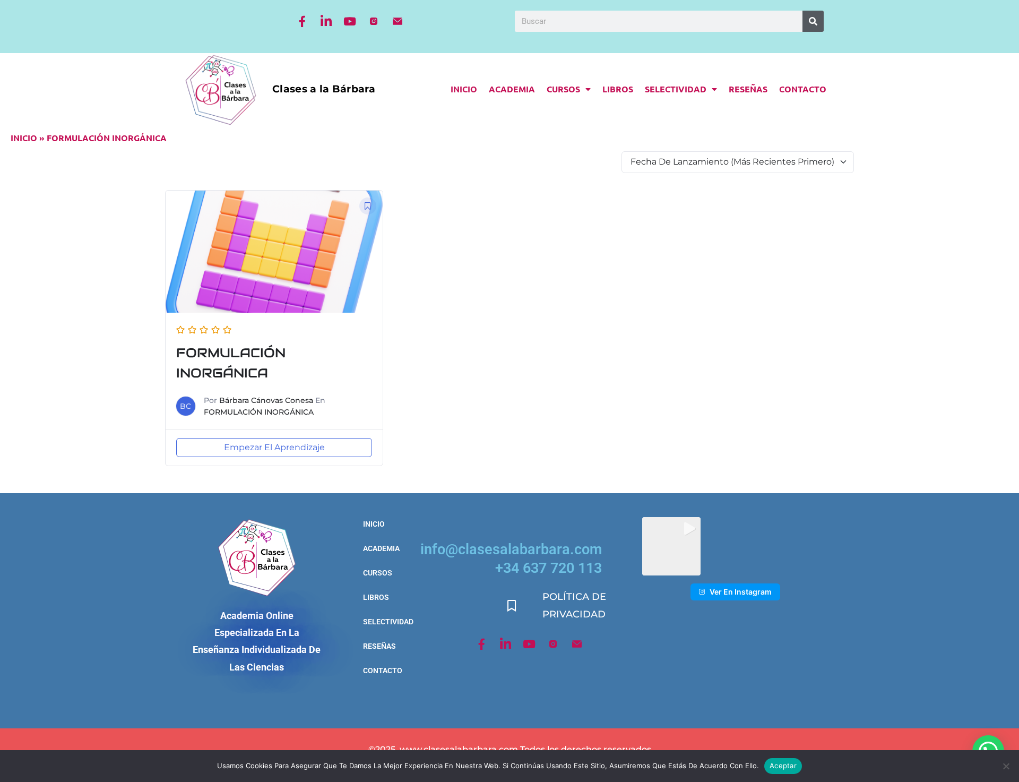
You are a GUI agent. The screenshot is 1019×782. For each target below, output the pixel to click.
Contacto (802, 88)
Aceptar (783, 765)
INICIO (24, 137)
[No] (1005, 766)
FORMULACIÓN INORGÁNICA (259, 412)
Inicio (464, 88)
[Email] (397, 21)
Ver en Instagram (741, 591)
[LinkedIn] (326, 21)
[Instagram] (374, 21)
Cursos (563, 88)
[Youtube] (350, 21)
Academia (512, 88)
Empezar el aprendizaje (274, 447)
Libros (617, 88)
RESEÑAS (748, 88)
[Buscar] (813, 21)
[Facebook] (302, 21)
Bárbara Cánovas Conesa (266, 400)
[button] (671, 546)
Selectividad (675, 88)
